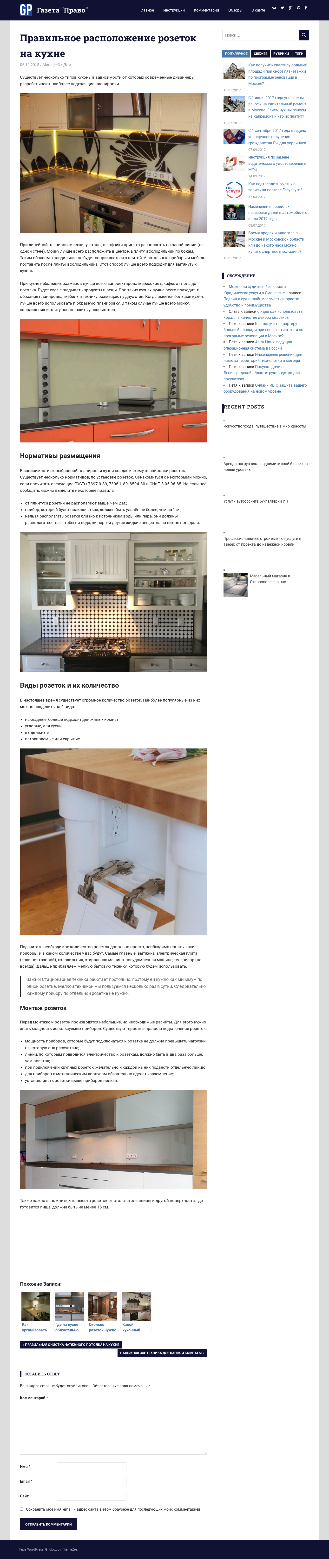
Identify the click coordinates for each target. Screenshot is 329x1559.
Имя (25, 1466)
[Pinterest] (299, 8)
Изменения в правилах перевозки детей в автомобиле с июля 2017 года (277, 212)
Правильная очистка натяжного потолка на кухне (72, 1345)
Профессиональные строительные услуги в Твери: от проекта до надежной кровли (262, 541)
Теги (299, 54)
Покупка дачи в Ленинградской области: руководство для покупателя (262, 372)
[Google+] (290, 8)
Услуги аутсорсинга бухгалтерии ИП (256, 501)
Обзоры (235, 10)
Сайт (24, 1496)
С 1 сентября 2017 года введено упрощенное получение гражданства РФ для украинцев (277, 136)
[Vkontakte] (274, 8)
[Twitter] (282, 8)
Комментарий (34, 1398)
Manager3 (51, 65)
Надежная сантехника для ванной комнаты (161, 1354)
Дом (67, 65)
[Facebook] (306, 8)
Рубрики (281, 54)
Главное (146, 10)
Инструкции (174, 10)
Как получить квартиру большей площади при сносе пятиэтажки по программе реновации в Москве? (263, 329)
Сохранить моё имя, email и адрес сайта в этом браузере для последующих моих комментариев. (113, 1509)
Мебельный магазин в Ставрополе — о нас (270, 579)
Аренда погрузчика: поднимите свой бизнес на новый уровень (266, 466)
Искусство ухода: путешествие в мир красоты (265, 426)
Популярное (236, 54)
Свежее (260, 54)
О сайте (258, 10)
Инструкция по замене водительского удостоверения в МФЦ (277, 163)
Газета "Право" (62, 10)
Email (26, 1481)
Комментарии (206, 10)
